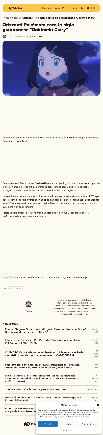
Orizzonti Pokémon (15, 288)
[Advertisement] (51, 116)
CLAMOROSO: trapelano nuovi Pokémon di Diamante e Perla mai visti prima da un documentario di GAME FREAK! (44, 354)
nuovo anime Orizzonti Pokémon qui (48, 212)
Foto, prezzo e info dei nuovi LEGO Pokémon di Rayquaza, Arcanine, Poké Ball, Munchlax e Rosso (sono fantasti (42, 366)
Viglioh (10, 36)
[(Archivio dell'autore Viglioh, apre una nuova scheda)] (28, 306)
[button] (98, 405)
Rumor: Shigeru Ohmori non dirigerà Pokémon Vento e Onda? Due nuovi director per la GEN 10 (45, 331)
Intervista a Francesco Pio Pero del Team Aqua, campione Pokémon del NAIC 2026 (42, 342)
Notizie (16, 17)
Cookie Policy (67, 430)
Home (6, 17)
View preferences (89, 424)
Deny (69, 424)
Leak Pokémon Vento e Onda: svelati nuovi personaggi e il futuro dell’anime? (43, 399)
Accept (48, 424)
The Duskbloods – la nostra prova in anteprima (35, 389)
